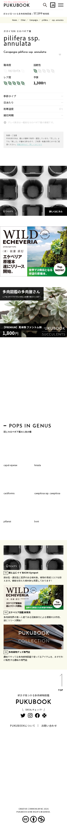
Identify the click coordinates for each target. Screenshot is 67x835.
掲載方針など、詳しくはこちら (29, 144)
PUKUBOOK (17, 6)
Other (23, 20)
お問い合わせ (49, 725)
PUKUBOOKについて (22, 725)
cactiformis (9, 493)
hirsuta (37, 465)
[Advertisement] (33, 381)
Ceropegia (33, 20)
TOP (60, 689)
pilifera (45, 20)
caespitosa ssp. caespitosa (47, 493)
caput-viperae (10, 465)
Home (14, 20)
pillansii (7, 521)
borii (36, 521)
